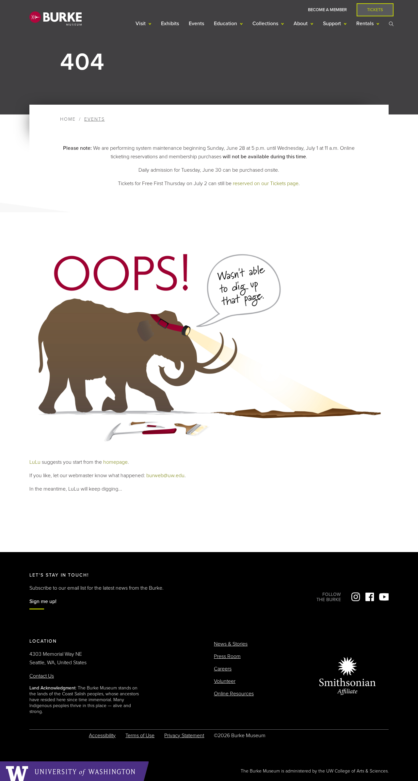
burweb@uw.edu (165, 475)
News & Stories (231, 644)
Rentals (365, 23)
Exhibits (170, 23)
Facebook (370, 597)
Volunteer (224, 681)
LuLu (34, 462)
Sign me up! (42, 601)
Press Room (227, 656)
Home (68, 119)
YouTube (384, 597)
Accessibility (102, 735)
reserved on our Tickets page (265, 183)
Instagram (356, 597)
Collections (266, 23)
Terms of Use (139, 735)
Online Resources (234, 693)
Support (332, 23)
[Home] (55, 18)
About (301, 23)
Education (226, 23)
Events (196, 23)
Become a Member (327, 9)
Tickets (375, 9)
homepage (115, 462)
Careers (223, 669)
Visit (141, 23)
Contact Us (41, 676)
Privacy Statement (184, 735)
